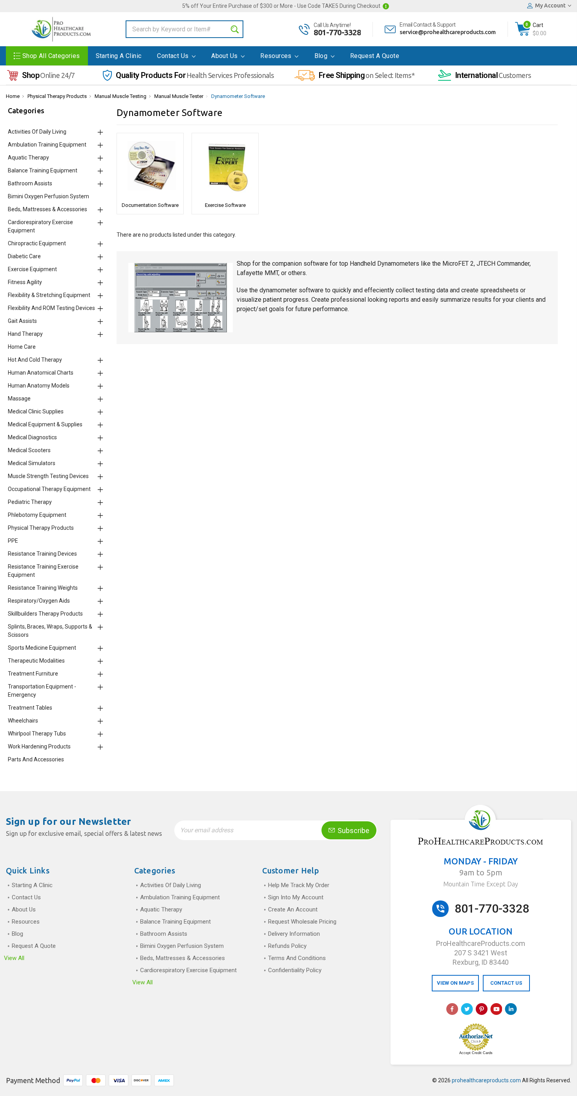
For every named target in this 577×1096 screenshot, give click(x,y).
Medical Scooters (29, 450)
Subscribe (352, 830)
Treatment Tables (30, 708)
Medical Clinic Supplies (36, 411)
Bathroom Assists (30, 183)
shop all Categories (51, 56)
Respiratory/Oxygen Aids (39, 601)
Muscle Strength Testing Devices (48, 476)
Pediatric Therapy (30, 502)
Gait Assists (22, 321)
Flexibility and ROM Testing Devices (51, 308)
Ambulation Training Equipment (47, 144)
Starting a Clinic (119, 56)
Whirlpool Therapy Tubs (37, 733)
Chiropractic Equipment (37, 243)
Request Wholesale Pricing (302, 921)
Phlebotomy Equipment (37, 515)
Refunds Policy (287, 945)
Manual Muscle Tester (178, 96)
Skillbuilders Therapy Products (45, 613)
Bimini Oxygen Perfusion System (48, 196)
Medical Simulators (31, 463)
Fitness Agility (25, 282)
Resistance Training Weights (43, 588)
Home (13, 96)
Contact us (173, 56)
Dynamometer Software (238, 96)
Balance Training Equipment (42, 170)
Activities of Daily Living (37, 132)
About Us (225, 56)
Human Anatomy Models (38, 385)
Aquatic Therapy (28, 157)
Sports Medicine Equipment (42, 648)
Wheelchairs (23, 720)
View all (14, 958)
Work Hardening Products (39, 746)
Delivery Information (294, 933)
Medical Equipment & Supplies (45, 424)
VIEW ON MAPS (455, 983)
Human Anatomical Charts (40, 373)
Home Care (22, 347)
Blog (321, 56)
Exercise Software (225, 205)
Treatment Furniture (33, 673)
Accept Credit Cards (476, 1053)
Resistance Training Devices (42, 554)
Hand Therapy (25, 334)
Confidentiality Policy (294, 970)
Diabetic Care (24, 256)
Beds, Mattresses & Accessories (47, 209)
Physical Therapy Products (57, 96)
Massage (19, 398)
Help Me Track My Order (298, 885)
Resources (276, 56)
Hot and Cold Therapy (35, 360)
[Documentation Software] (150, 166)
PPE (13, 541)
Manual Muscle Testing (120, 96)
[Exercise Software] (225, 166)
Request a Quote (374, 56)
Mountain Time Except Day (480, 884)
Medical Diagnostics (32, 437)
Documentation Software (150, 205)
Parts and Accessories (36, 759)
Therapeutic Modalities (36, 661)
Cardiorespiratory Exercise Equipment (188, 970)
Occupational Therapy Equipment (49, 489)
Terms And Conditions (297, 958)
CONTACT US (506, 983)
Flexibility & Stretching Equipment (49, 295)
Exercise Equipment (32, 269)
